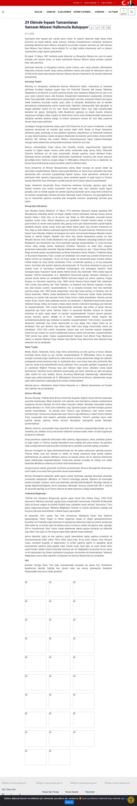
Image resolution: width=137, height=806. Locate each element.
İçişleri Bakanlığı (90, 3)
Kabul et (69, 802)
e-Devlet (76, 3)
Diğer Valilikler (107, 3)
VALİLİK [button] (38, 12)
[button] (103, 27)
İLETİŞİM (113, 12)
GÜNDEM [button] (99, 12)
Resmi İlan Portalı (50, 792)
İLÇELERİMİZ (64, 12)
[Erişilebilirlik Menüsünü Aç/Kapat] (131, 800)
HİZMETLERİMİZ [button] (82, 12)
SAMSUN (51, 12)
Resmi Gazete (71, 792)
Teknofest (90, 792)
